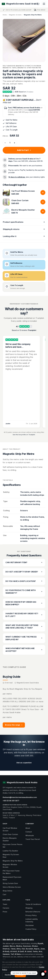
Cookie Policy (30, 929)
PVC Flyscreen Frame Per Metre (11, 872)
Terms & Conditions (33, 904)
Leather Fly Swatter (10, 851)
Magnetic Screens (15, 15)
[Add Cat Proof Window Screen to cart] (42, 192)
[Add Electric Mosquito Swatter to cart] (42, 211)
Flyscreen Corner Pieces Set (12, 845)
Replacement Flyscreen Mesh (12, 878)
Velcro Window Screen (12, 887)
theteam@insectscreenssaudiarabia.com (20, 797)
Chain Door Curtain (19, 200)
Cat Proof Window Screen (23, 191)
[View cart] (38, 4)
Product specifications (13, 222)
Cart (4, 894)
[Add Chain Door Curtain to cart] (42, 202)
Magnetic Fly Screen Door (11, 856)
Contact (28, 832)
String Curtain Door (10, 883)
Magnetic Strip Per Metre (13, 861)
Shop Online (7, 891)
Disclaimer (29, 925)
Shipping (28, 908)
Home (5, 15)
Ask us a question (24, 763)
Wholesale (29, 835)
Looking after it (9, 236)
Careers (6, 908)
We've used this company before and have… (17, 345)
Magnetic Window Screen (10, 866)
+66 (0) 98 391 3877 (11, 801)
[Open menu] (44, 3)
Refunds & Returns (32, 912)
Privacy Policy (31, 915)
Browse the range (12, 725)
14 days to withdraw (16, 177)
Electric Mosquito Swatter (23, 210)
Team (5, 904)
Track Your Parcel (32, 839)
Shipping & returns (11, 229)
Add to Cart (23, 150)
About (27, 828)
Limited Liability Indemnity (31, 920)
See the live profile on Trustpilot (24, 434)
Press (5, 912)
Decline (8, 975)
